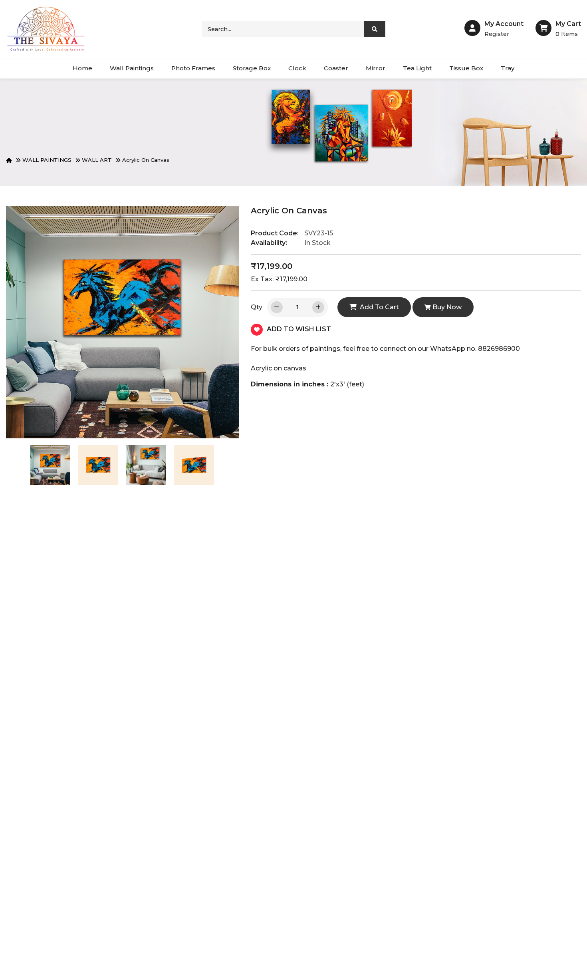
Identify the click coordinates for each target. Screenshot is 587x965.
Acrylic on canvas (145, 160)
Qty (256, 307)
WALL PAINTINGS (46, 160)
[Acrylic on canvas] (50, 465)
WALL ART (97, 160)
